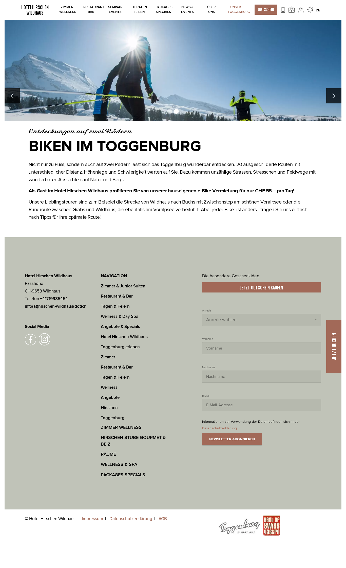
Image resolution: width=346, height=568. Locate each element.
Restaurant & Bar (117, 296)
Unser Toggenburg (235, 9)
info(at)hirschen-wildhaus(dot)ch (56, 306)
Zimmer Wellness (67, 9)
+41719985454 (54, 298)
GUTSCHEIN (266, 9)
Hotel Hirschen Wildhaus (124, 336)
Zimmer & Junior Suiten (123, 286)
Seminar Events (115, 9)
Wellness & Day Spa (119, 316)
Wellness (109, 387)
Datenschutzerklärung (130, 518)
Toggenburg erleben (120, 347)
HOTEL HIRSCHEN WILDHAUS (35, 10)
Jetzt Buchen (334, 346)
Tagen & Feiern (115, 306)
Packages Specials (163, 9)
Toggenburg (112, 417)
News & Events (187, 9)
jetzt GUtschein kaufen (261, 287)
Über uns (211, 9)
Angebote (111, 397)
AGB (163, 518)
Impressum (92, 518)
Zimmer (108, 357)
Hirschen (109, 407)
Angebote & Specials (120, 326)
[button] (12, 95)
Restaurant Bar (91, 9)
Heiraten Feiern (139, 9)
